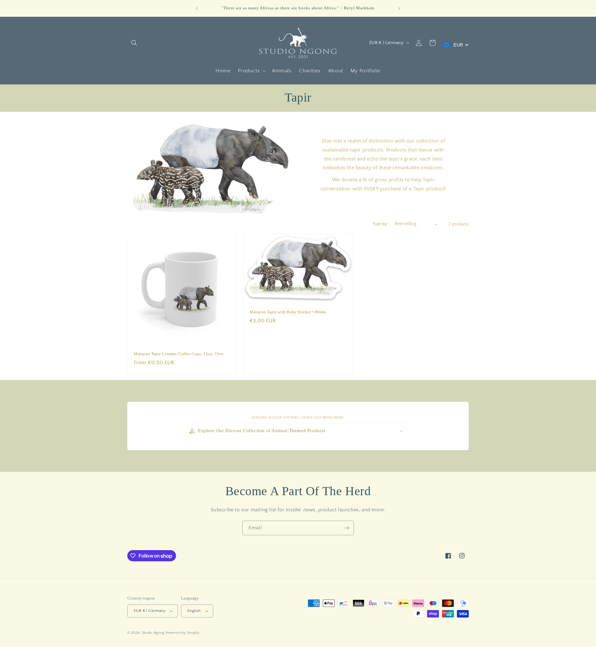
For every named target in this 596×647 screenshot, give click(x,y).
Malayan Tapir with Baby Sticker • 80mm (288, 312)
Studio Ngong (153, 633)
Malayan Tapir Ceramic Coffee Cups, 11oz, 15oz (179, 353)
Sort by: (380, 224)
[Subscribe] (347, 528)
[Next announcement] (399, 8)
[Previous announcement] (197, 8)
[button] (134, 43)
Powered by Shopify (183, 633)
